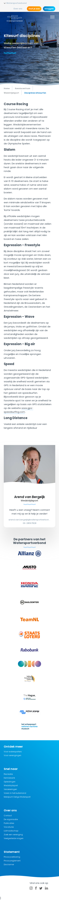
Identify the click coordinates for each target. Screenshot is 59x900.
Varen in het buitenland (15, 793)
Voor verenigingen (12, 755)
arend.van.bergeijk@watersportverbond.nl (29, 519)
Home (7, 88)
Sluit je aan (34, 8)
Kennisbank (9, 778)
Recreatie (8, 774)
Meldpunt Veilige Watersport (17, 797)
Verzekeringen (10, 789)
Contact (8, 815)
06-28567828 (29, 523)
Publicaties (9, 823)
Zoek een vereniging (13, 834)
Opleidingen (9, 781)
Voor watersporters (13, 751)
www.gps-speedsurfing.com (18, 410)
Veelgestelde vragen (13, 838)
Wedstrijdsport (11, 785)
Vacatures (9, 827)
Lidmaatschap (11, 830)
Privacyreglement (12, 860)
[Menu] (52, 17)
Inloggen (49, 8)
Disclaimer (9, 864)
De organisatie (11, 819)
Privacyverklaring (12, 857)
